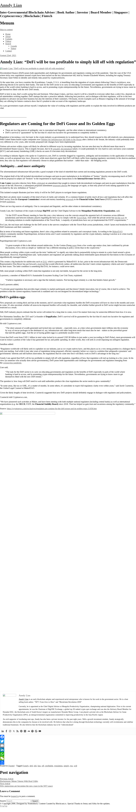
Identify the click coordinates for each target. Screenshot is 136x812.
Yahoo (13, 48)
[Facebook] (6, 731)
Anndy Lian (11, 5)
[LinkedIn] (68, 750)
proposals (70, 199)
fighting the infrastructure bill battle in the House (61, 139)
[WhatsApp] (68, 754)
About (8, 36)
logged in (15, 796)
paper (74, 245)
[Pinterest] (21, 731)
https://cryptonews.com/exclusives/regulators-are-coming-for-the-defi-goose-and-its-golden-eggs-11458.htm (52, 408)
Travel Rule (81, 218)
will (75, 766)
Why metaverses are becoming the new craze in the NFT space (26, 784)
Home (7, 34)
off (43, 766)
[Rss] (17, 731)
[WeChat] (68, 758)
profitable (49, 766)
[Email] (68, 745)
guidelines (11, 202)
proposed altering (60, 185)
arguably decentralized (62, 149)
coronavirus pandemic (12, 363)
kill (35, 766)
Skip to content (6, 29)
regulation (58, 766)
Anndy (26, 766)
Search (8, 44)
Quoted (11, 766)
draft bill (41, 264)
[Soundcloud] (28, 731)
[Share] (68, 762)
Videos (8, 41)
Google (14, 46)
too (71, 766)
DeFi (21, 149)
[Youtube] (40, 731)
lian (39, 766)
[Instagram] (10, 731)
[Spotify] (32, 731)
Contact (8, 51)
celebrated (41, 183)
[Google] (36, 731)
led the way (120, 218)
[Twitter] (14, 731)
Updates (8, 39)
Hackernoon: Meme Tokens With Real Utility (19, 780)
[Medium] (25, 731)
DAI (45, 261)
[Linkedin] (2, 731)
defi (31, 766)
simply (66, 766)
